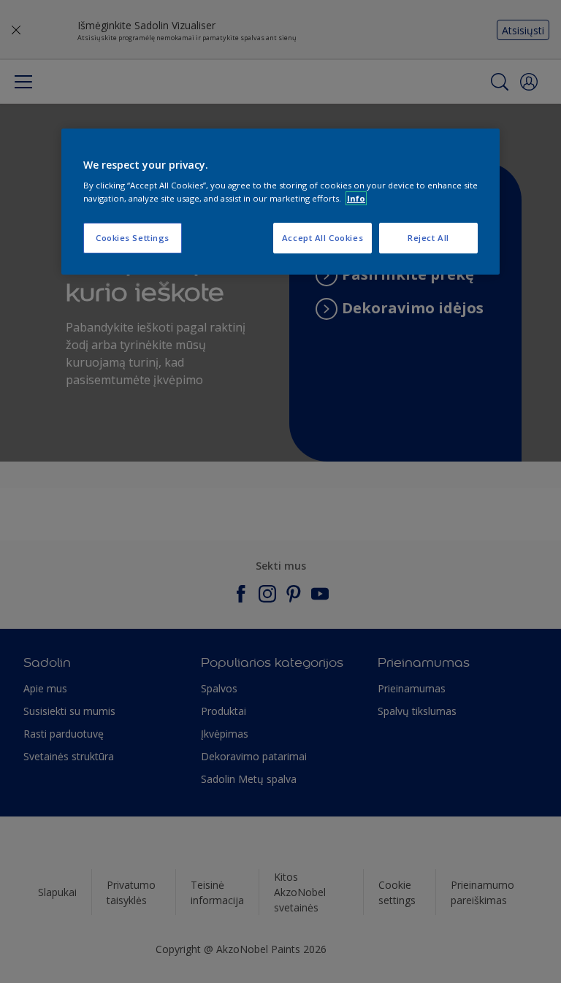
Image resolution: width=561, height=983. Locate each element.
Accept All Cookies (322, 237)
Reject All (428, 237)
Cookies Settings (132, 237)
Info (356, 198)
